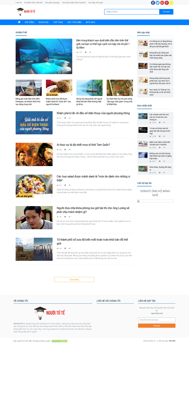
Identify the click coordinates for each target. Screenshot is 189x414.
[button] (19, 22)
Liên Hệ (19, 3)
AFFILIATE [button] (90, 22)
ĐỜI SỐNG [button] (29, 22)
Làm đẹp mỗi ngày (95, 3)
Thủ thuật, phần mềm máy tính (74, 3)
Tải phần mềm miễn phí (33, 3)
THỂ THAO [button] (58, 22)
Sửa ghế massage (52, 3)
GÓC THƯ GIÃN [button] (74, 22)
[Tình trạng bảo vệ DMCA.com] (59, 341)
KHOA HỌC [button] (44, 22)
